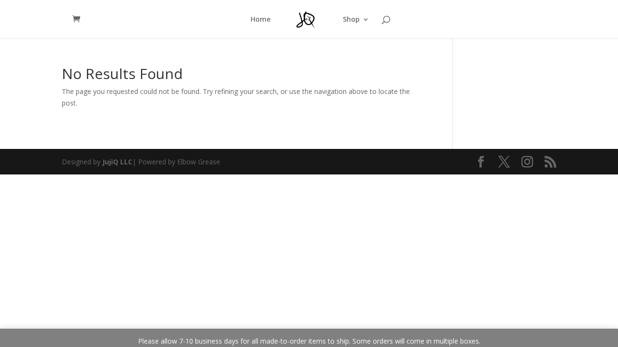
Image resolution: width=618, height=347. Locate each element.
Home (260, 20)
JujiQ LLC (117, 161)
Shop (351, 20)
